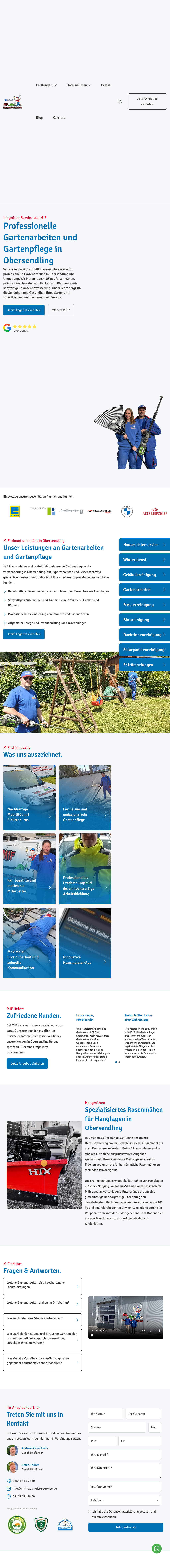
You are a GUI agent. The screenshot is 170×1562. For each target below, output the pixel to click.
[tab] (116, 1062)
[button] (42, 1286)
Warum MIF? (61, 310)
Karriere (59, 117)
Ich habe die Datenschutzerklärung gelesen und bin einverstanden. (124, 1514)
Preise (106, 85)
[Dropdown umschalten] (55, 85)
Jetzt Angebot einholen (147, 101)
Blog (39, 117)
